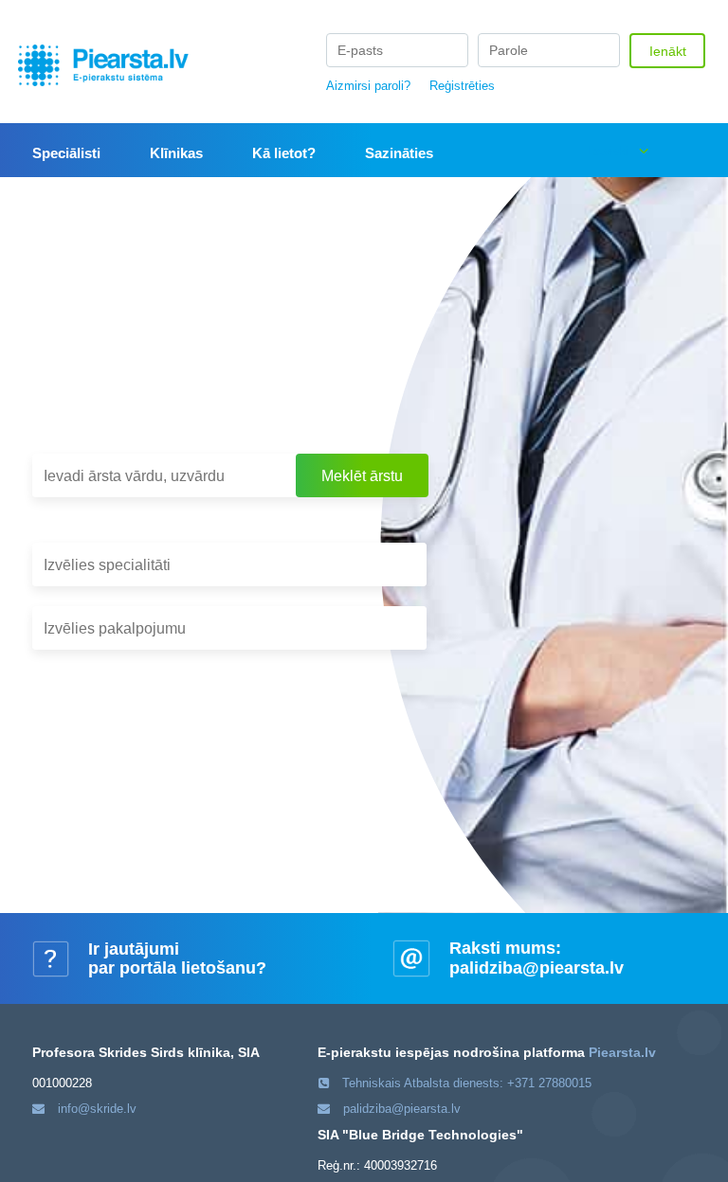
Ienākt (667, 51)
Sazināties (399, 153)
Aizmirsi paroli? (368, 86)
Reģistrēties (462, 86)
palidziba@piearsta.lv (536, 967)
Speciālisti (66, 153)
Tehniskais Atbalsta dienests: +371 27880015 (467, 1083)
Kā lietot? (284, 153)
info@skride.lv (97, 1108)
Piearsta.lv (622, 1052)
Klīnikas (176, 153)
